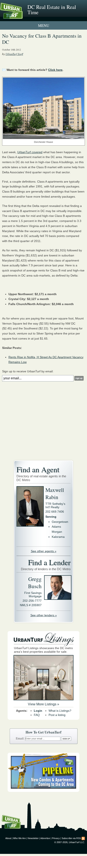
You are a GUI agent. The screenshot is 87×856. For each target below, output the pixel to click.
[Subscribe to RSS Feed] (83, 838)
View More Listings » (43, 704)
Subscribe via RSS (71, 838)
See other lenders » (43, 615)
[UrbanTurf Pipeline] (43, 791)
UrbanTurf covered (29, 152)
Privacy (56, 838)
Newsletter (33, 838)
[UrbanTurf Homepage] (22, 16)
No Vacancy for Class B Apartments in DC (42, 38)
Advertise (45, 838)
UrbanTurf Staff (14, 54)
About (8, 838)
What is (60, 710)
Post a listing (57, 715)
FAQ (37, 715)
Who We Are (19, 838)
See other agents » (43, 551)
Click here (55, 70)
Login (38, 710)
